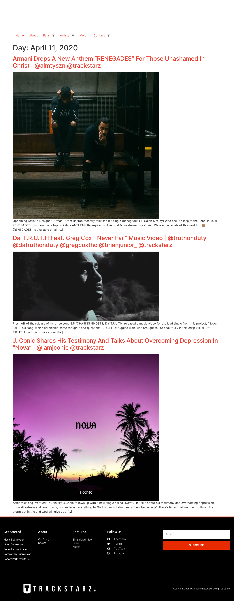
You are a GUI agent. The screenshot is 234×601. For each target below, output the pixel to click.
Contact (99, 35)
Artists (64, 35)
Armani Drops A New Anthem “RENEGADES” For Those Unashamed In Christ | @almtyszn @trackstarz (109, 62)
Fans (46, 35)
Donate (8, 559)
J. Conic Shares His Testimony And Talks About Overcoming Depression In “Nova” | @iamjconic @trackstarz (115, 344)
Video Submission (14, 544)
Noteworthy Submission (17, 554)
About (33, 35)
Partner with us (21, 559)
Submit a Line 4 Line (15, 549)
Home (20, 35)
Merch (84, 35)
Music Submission (14, 539)
